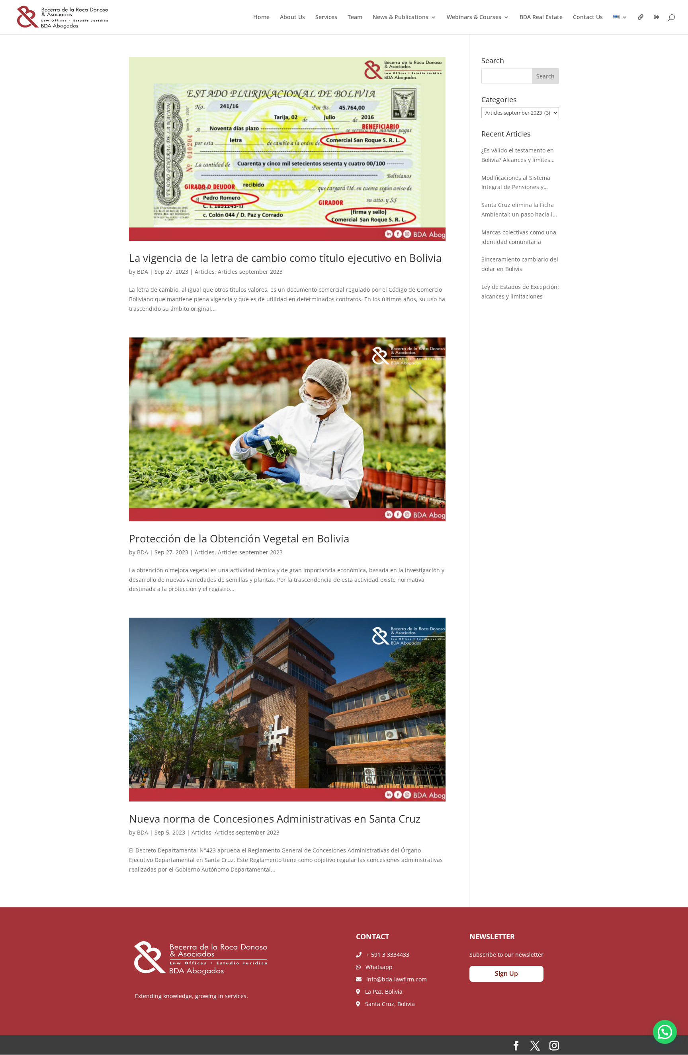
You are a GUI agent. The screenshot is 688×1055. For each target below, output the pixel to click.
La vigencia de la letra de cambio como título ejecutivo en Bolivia (285, 258)
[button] (665, 1032)
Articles (205, 271)
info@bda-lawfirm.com (394, 979)
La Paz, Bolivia (381, 991)
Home (261, 17)
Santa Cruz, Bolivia (387, 1004)
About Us (292, 17)
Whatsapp (377, 967)
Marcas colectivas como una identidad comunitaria (518, 237)
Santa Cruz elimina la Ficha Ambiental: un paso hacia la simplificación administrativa (519, 210)
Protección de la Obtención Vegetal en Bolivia (240, 538)
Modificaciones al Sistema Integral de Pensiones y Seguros (515, 183)
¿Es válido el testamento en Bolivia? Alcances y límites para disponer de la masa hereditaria (517, 155)
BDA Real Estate (541, 17)
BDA (142, 271)
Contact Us (588, 17)
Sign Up (506, 973)
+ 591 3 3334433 (385, 954)
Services (326, 17)
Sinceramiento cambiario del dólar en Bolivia (519, 264)
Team (355, 17)
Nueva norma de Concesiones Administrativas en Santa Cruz (276, 818)
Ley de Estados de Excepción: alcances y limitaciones (520, 291)
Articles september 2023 (250, 271)
